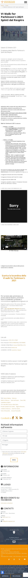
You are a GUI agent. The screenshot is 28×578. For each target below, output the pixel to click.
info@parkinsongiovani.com (8, 521)
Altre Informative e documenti (20, 556)
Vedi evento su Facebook (7, 503)
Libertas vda (14, 347)
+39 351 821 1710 (14, 530)
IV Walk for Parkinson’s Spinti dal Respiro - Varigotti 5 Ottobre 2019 (13, 377)
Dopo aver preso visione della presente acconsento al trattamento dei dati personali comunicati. (14, 453)
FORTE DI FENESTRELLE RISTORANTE (17, 342)
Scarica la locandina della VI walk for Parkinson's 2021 (14, 278)
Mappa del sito (4, 552)
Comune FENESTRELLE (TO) (19, 345)
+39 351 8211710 (6, 517)
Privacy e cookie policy (14, 552)
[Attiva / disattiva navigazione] (25, 2)
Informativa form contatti (6, 556)
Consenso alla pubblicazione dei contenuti (11, 553)
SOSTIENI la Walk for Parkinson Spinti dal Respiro (14, 365)
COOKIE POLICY (10, 573)
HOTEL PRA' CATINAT (13, 340)
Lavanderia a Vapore (16, 350)
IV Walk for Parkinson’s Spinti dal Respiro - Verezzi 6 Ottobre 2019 (13, 381)
